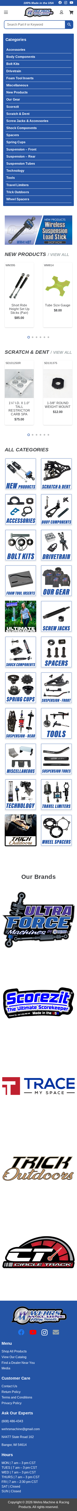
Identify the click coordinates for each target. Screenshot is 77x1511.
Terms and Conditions (17, 1397)
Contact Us (9, 1386)
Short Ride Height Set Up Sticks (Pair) (19, 309)
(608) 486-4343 (12, 1421)
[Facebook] (60, 2)
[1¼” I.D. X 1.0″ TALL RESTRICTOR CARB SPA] (19, 383)
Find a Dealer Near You (18, 1362)
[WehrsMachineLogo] (38, 12)
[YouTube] (71, 2)
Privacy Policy (12, 1403)
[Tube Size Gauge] (57, 285)
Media (6, 1368)
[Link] (61, 12)
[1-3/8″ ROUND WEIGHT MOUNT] (57, 383)
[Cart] (71, 12)
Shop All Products (14, 1351)
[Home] (21, 474)
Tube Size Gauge (57, 305)
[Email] (56, 1332)
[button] (5, 12)
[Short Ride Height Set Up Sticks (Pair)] (19, 285)
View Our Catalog (14, 1357)
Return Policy (11, 1392)
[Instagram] (65, 3)
